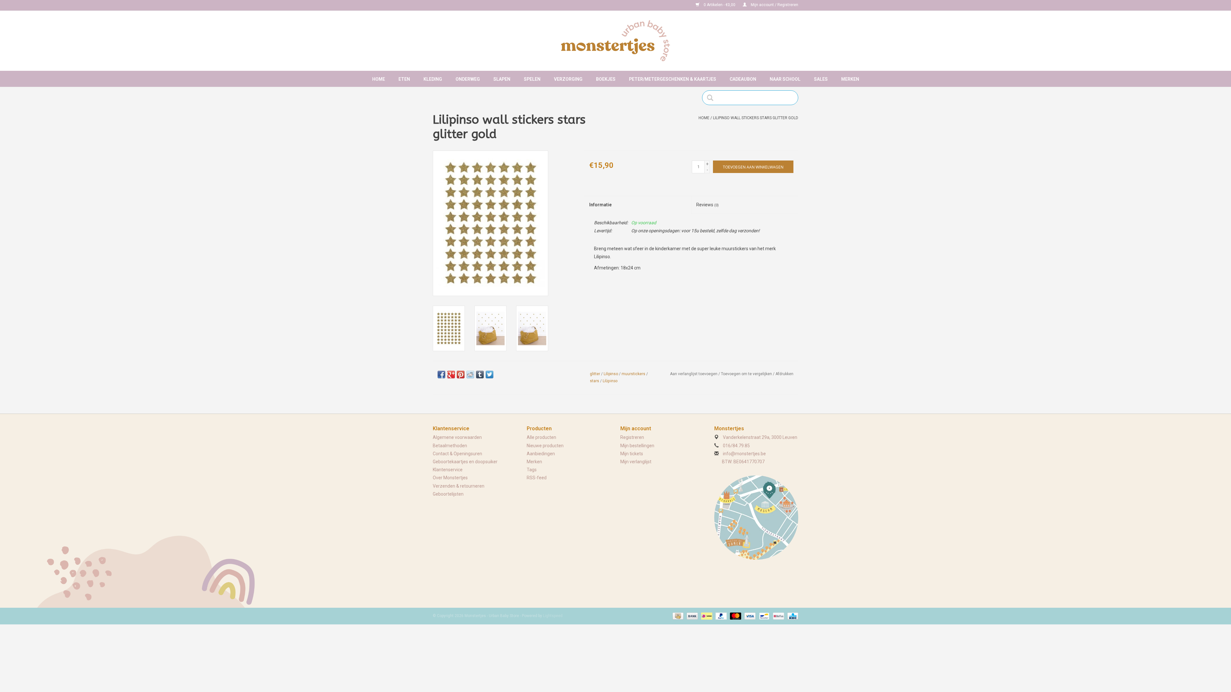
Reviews (707, 204)
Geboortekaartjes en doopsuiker (465, 461)
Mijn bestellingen (637, 445)
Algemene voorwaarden (457, 437)
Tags (532, 469)
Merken (850, 79)
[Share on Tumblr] (480, 374)
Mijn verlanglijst (635, 461)
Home (378, 79)
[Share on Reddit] (470, 374)
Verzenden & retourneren (458, 486)
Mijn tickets (631, 453)
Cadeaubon (743, 79)
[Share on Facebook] (441, 374)
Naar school (785, 79)
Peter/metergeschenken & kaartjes (672, 79)
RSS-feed (537, 477)
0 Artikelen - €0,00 (719, 5)
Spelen (532, 79)
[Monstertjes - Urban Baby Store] (615, 41)
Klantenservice (448, 469)
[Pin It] (461, 374)
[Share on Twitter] (489, 374)
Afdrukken (784, 374)
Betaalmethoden (450, 445)
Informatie (600, 204)
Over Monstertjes (450, 477)
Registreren (632, 437)
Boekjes (606, 79)
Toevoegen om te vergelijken (747, 374)
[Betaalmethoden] (677, 616)
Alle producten (541, 437)
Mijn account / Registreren (774, 5)
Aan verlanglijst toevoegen (693, 374)
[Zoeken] (712, 97)
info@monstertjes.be (744, 453)
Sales (821, 79)
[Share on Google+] (451, 374)
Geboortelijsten (448, 494)
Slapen (501, 79)
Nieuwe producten (545, 445)
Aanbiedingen (541, 453)
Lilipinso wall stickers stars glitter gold (755, 118)
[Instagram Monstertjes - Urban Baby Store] (460, 5)
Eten (404, 79)
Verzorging (568, 79)
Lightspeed (553, 616)
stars (594, 381)
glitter (595, 374)
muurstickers (633, 374)
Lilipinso (611, 374)
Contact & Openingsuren (457, 453)
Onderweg (468, 79)
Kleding (432, 79)
